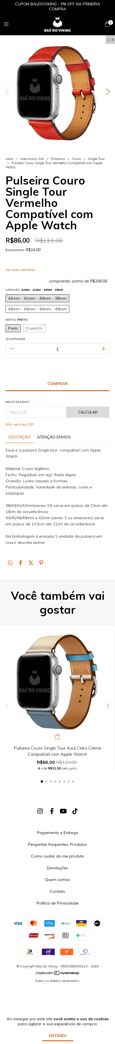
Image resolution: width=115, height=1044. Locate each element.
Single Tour (96, 159)
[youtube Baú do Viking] (63, 811)
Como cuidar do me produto (57, 856)
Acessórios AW (32, 159)
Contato (57, 891)
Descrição (19, 437)
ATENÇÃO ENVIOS (54, 437)
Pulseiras (58, 159)
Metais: (17, 320)
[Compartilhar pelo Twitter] (30, 563)
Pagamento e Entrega (57, 832)
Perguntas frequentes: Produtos (57, 844)
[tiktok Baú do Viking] (75, 811)
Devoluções (57, 867)
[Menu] (9, 24)
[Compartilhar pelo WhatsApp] (10, 563)
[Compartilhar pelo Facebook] (20, 563)
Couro (76, 159)
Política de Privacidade (58, 903)
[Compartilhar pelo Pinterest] (41, 563)
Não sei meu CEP (20, 424)
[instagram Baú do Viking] (40, 811)
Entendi (57, 1035)
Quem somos (57, 879)
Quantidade (15, 339)
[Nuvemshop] (57, 974)
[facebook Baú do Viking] (52, 811)
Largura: (34, 290)
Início (9, 159)
